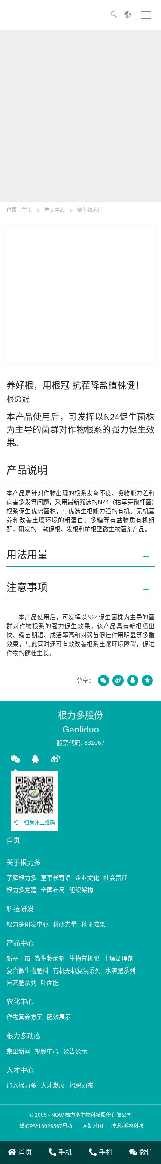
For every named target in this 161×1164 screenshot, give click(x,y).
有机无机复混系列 (77, 970)
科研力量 (65, 924)
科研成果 (93, 924)
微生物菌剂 (90, 210)
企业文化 (87, 877)
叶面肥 (50, 982)
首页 (27, 210)
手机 (65, 1152)
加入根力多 (21, 1085)
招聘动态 (81, 1085)
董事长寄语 (56, 877)
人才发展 (53, 1085)
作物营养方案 (24, 1016)
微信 (146, 1152)
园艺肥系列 (21, 982)
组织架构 (81, 889)
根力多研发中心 (27, 924)
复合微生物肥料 (27, 970)
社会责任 (115, 877)
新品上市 (18, 958)
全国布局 (53, 889)
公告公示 (75, 1051)
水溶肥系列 (120, 970)
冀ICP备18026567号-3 (45, 1126)
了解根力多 (21, 877)
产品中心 (54, 210)
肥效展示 (59, 1016)
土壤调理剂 (118, 958)
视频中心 (47, 1051)
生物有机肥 (84, 958)
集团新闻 (18, 1051)
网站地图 (92, 1126)
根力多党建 (21, 889)
